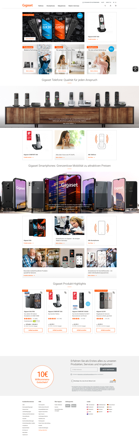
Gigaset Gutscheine (43, 411)
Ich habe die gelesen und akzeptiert (88, 374)
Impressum (25, 434)
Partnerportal (41, 421)
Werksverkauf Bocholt (44, 407)
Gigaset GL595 (101, 311)
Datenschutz (25, 409)
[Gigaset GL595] (105, 300)
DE (113, 2)
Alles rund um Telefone (68, 123)
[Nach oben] (137, 433)
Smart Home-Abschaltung (44, 423)
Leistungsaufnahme (43, 416)
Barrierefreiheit (25, 427)
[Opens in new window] (34, 321)
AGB (23, 404)
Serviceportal (41, 404)
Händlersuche (42, 418)
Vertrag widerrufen (43, 430)
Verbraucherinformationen (28, 414)
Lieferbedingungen (26, 411)
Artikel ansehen (33, 330)
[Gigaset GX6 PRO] (33, 300)
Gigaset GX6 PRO (29, 311)
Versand (35, 326)
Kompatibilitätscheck (43, 409)
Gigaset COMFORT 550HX (80, 311)
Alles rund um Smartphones (68, 209)
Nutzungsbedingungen (27, 407)
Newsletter (24, 432)
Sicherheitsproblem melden (28, 423)
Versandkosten (25, 416)
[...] (116, 6)
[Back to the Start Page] (27, 5)
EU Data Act (25, 430)
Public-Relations (58, 404)
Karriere (56, 407)
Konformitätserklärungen (28, 421)
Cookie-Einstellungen (43, 427)
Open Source (41, 414)
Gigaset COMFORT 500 (55, 311)
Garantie (24, 418)
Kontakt (40, 425)
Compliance (25, 425)
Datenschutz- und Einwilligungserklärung (86, 374)
